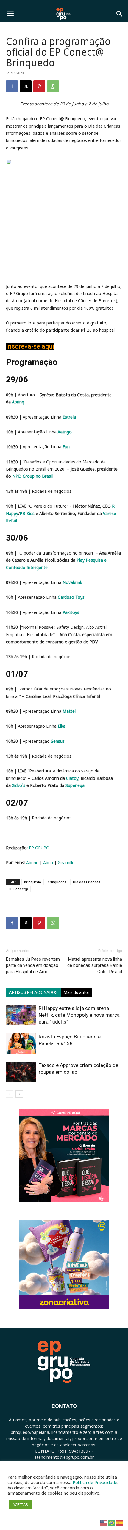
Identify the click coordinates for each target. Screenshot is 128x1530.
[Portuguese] (112, 1522)
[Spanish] (120, 1522)
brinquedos (57, 882)
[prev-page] (9, 1094)
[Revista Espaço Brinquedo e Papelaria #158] (21, 1043)
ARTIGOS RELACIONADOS (33, 992)
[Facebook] (12, 86)
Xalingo (65, 432)
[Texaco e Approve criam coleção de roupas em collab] (21, 1072)
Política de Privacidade (95, 1482)
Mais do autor (76, 992)
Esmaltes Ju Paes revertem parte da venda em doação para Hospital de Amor (33, 965)
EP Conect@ (18, 889)
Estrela (69, 417)
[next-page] (19, 1094)
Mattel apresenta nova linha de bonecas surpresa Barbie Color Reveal (94, 965)
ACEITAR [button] (20, 1504)
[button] (10, 14)
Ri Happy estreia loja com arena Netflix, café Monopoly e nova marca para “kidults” (79, 1015)
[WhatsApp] (53, 86)
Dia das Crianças (86, 882)
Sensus (58, 741)
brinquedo (32, 882)
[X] (26, 86)
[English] (104, 1522)
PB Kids (27, 513)
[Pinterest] (39, 86)
